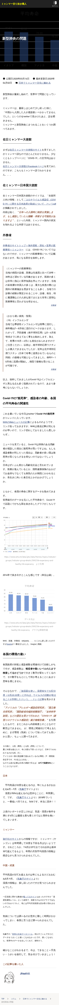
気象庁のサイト (25, 878)
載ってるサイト (29, 897)
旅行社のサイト (11, 838)
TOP (2, 999)
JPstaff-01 (25, 973)
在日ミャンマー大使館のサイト (26, 149)
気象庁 (22, 789)
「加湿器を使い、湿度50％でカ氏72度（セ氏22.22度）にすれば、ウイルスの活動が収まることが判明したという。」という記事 (29, 695)
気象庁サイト (24, 797)
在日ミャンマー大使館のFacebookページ (23, 166)
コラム (13, 999)
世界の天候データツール (22, 934)
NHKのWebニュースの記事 (16, 422)
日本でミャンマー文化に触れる (35, 999)
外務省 (53, 305)
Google (9, 644)
